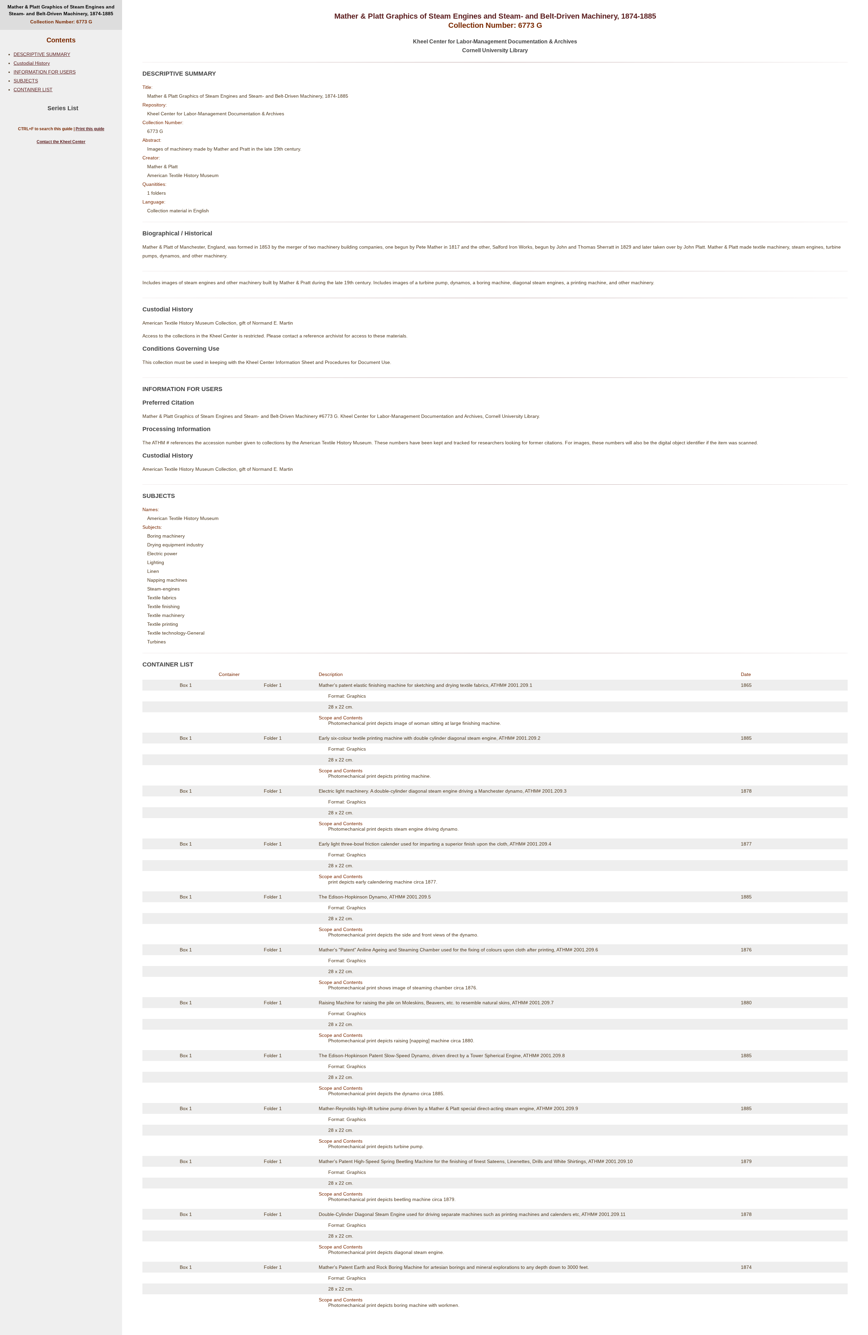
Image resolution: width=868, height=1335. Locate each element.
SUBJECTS (26, 80)
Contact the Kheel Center (61, 141)
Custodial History (32, 63)
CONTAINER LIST (33, 89)
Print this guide (90, 129)
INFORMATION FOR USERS (45, 72)
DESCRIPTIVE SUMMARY (42, 54)
